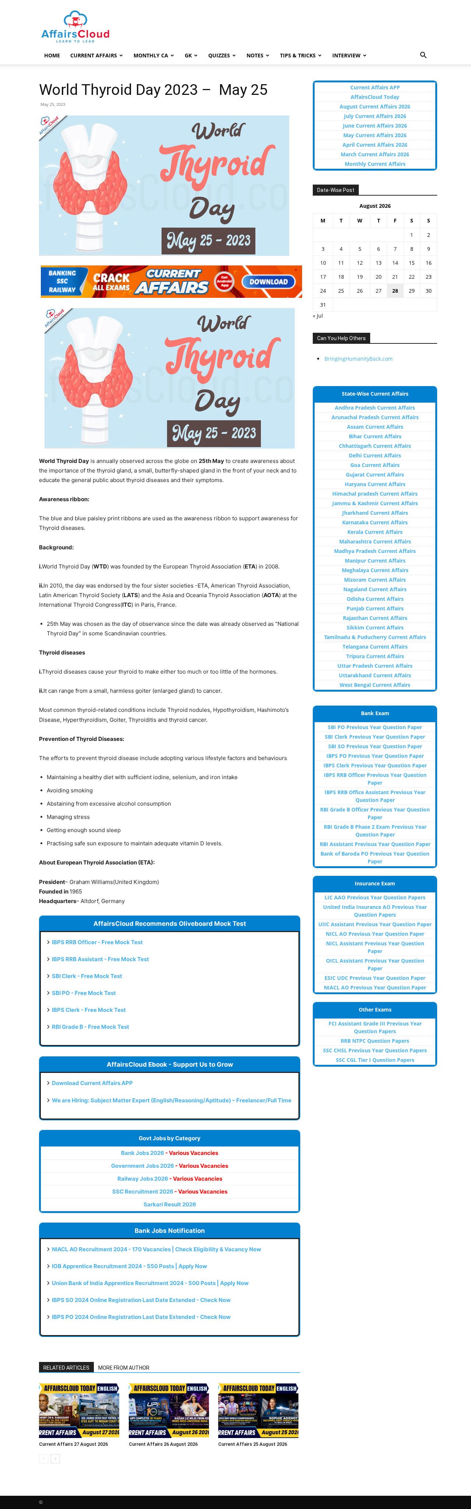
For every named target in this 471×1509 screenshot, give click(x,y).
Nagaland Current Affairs (375, 589)
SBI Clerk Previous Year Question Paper (375, 736)
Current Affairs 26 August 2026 (163, 1444)
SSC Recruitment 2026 (169, 1191)
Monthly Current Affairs (375, 163)
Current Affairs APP (375, 87)
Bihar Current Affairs (375, 436)
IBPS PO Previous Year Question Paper (375, 755)
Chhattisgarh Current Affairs (375, 445)
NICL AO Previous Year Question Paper (375, 933)
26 (360, 290)
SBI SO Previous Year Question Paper (375, 746)
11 (341, 262)
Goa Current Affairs (375, 464)
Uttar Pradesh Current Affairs (374, 665)
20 (379, 276)
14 (395, 262)
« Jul (318, 315)
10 (323, 262)
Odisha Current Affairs (375, 598)
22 (412, 276)
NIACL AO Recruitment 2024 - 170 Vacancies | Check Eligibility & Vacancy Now (156, 1249)
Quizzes (219, 55)
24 (323, 290)
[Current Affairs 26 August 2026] (170, 1410)
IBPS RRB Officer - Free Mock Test (97, 942)
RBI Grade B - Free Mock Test (90, 1026)
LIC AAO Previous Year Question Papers (375, 897)
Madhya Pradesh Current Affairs (375, 550)
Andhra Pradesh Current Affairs (375, 407)
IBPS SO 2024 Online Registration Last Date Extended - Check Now (141, 1299)
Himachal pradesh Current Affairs (375, 493)
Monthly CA (151, 55)
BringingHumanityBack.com (359, 358)
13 (379, 262)
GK (188, 55)
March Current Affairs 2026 (375, 154)
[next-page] (55, 1458)
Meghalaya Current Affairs (375, 570)
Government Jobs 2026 (169, 1165)
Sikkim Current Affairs (375, 627)
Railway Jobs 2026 (169, 1178)
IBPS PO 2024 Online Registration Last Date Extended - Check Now (141, 1316)
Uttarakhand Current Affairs (375, 675)
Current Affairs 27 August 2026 (73, 1444)
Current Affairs (93, 55)
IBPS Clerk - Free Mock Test (89, 1009)
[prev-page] (43, 1458)
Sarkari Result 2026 (170, 1204)
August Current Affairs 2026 (375, 106)
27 (379, 290)
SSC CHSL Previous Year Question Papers (375, 1050)
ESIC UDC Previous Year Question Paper (375, 977)
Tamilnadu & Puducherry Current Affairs (375, 637)
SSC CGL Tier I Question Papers (375, 1059)
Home (52, 55)
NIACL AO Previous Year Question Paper (375, 987)
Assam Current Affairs (375, 426)
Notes (255, 55)
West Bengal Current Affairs (375, 684)
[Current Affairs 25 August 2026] (259, 1410)
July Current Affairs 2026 (375, 116)
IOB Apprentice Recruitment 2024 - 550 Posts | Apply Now (129, 1266)
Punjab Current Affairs (375, 608)
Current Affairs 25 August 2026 (252, 1444)
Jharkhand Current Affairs (375, 512)
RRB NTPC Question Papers (375, 1040)
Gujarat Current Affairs (375, 474)
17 (323, 276)
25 (341, 290)
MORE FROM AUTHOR (123, 1368)
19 (360, 276)
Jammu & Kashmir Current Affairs (375, 503)
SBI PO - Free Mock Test (84, 992)
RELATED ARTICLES (66, 1368)
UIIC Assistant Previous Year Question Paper (375, 924)
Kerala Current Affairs (375, 531)
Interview (346, 55)
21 (395, 276)
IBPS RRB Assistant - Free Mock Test (100, 959)
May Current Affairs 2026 (375, 135)
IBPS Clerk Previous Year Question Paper (375, 765)
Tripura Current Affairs (375, 656)
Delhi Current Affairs (375, 455)
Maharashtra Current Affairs (375, 541)
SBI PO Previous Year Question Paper (375, 727)
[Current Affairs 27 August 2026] (80, 1410)
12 (360, 262)
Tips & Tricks (298, 55)
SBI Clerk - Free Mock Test (87, 976)
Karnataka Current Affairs (375, 522)
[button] (423, 56)
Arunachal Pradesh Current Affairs (375, 417)
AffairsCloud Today (375, 96)
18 (341, 276)
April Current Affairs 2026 (375, 144)
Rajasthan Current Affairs (375, 617)
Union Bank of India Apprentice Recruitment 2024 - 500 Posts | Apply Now (150, 1283)
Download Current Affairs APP (92, 1083)
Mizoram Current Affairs (375, 579)
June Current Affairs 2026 (375, 125)
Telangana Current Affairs (375, 646)
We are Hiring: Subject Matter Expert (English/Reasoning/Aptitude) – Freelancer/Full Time (171, 1100)
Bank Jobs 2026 (169, 1152)
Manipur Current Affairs (375, 560)
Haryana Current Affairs (375, 484)
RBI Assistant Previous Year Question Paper (375, 844)
